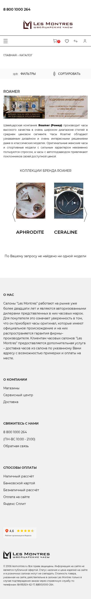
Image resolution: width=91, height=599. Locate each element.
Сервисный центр (18, 395)
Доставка (10, 402)
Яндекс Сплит (14, 504)
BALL (19, 80)
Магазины (11, 388)
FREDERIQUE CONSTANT (32, 86)
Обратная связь (16, 446)
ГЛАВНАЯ (10, 55)
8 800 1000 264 (16, 9)
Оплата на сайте (16, 497)
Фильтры (28, 73)
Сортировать (68, 73)
